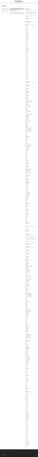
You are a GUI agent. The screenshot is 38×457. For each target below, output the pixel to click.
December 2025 (27, 35)
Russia (26, 186)
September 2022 (27, 444)
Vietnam (27, 214)
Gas (26, 133)
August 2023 (27, 432)
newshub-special (28, 172)
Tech (26, 200)
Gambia (27, 132)
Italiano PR (27, 149)
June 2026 (27, 395)
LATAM (26, 159)
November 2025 (27, 36)
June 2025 (27, 408)
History (27, 139)
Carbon (27, 102)
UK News (27, 374)
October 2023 (27, 430)
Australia (27, 92)
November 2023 (27, 62)
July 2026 (27, 27)
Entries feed (27, 229)
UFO (26, 204)
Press (26, 180)
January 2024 (27, 60)
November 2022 (27, 442)
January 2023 (27, 73)
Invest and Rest (28, 146)
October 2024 (27, 50)
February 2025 (27, 46)
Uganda (27, 206)
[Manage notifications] (36, 455)
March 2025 (27, 45)
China (26, 108)
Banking (27, 259)
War (26, 217)
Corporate (27, 116)
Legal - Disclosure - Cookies (33, 451)
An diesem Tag (28, 88)
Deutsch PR (27, 119)
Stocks (27, 197)
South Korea (27, 194)
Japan (26, 152)
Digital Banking (28, 286)
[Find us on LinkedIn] (35, 454)
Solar (26, 190)
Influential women (28, 145)
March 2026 (27, 32)
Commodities (27, 115)
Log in (26, 228)
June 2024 (27, 421)
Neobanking (27, 166)
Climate (27, 109)
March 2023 (27, 71)
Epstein (27, 125)
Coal (26, 112)
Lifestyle (27, 160)
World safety (28, 223)
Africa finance (28, 85)
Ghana (26, 135)
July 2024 (27, 420)
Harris (27, 303)
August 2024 (27, 419)
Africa (27, 84)
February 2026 (27, 33)
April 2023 (27, 70)
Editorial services (14, 451)
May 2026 (27, 396)
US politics (27, 213)
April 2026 (27, 397)
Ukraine (27, 210)
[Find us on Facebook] (34, 454)
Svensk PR (27, 199)
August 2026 (27, 26)
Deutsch (27, 118)
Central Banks (28, 106)
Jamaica (27, 150)
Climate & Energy (28, 111)
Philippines (27, 179)
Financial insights (28, 129)
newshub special (28, 170)
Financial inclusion (29, 128)
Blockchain (27, 98)
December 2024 (27, 48)
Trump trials (28, 203)
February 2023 (27, 72)
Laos (26, 156)
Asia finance (27, 91)
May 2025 (27, 409)
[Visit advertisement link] (19, 2)
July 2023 (27, 67)
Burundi (27, 99)
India (26, 142)
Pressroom (27, 183)
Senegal (27, 187)
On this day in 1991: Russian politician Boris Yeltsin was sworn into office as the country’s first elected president (17, 9)
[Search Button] (35, 6)
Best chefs (27, 95)
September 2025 (27, 38)
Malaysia (27, 162)
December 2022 (27, 74)
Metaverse (27, 163)
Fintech (7, 451)
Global (2, 451)
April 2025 (27, 44)
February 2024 (27, 59)
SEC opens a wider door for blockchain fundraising (31, 12)
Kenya (26, 153)
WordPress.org (27, 231)
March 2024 (27, 58)
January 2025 (27, 47)
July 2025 (27, 407)
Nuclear (27, 176)
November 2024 (27, 49)
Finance (4, 451)
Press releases (28, 347)
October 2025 (27, 37)
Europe (27, 126)
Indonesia (27, 143)
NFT (26, 173)
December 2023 (27, 61)
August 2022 (27, 79)
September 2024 (27, 418)
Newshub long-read (29, 169)
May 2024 (27, 56)
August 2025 (27, 406)
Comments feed (27, 230)
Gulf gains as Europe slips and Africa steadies (30, 11)
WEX (26, 220)
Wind (26, 221)
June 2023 (27, 68)
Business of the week (29, 101)
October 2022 (27, 443)
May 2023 (27, 69)
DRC (26, 122)
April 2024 (27, 57)
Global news (27, 136)
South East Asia (28, 193)
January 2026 (27, 34)
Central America (28, 105)
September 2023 (27, 431)
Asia (26, 89)
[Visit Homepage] (19, 1)
